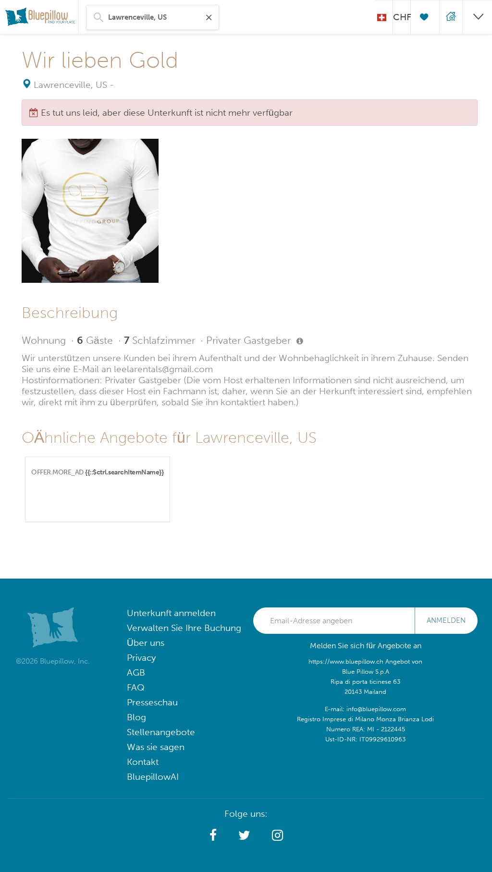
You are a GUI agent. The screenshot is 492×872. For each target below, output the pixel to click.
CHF (401, 17)
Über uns (145, 642)
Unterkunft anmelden (171, 612)
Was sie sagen (155, 746)
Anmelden (446, 620)
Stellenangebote (161, 732)
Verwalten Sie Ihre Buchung (184, 627)
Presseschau (152, 702)
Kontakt (143, 761)
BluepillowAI (153, 776)
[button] (213, 835)
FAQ (136, 687)
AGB (136, 672)
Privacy (141, 657)
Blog (136, 717)
